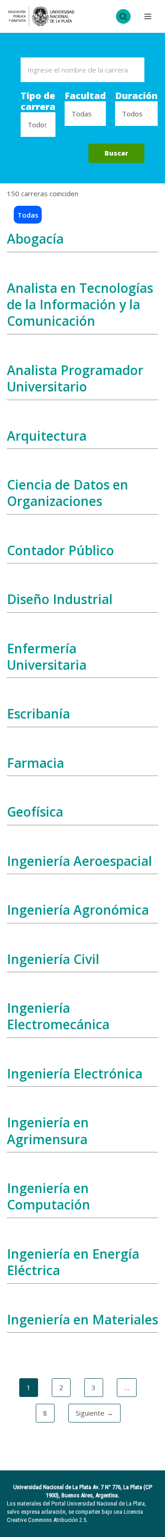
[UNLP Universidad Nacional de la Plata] (41, 16)
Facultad (85, 95)
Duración (136, 95)
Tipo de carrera (38, 101)
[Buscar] (123, 16)
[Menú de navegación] (146, 16)
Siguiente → (94, 1412)
